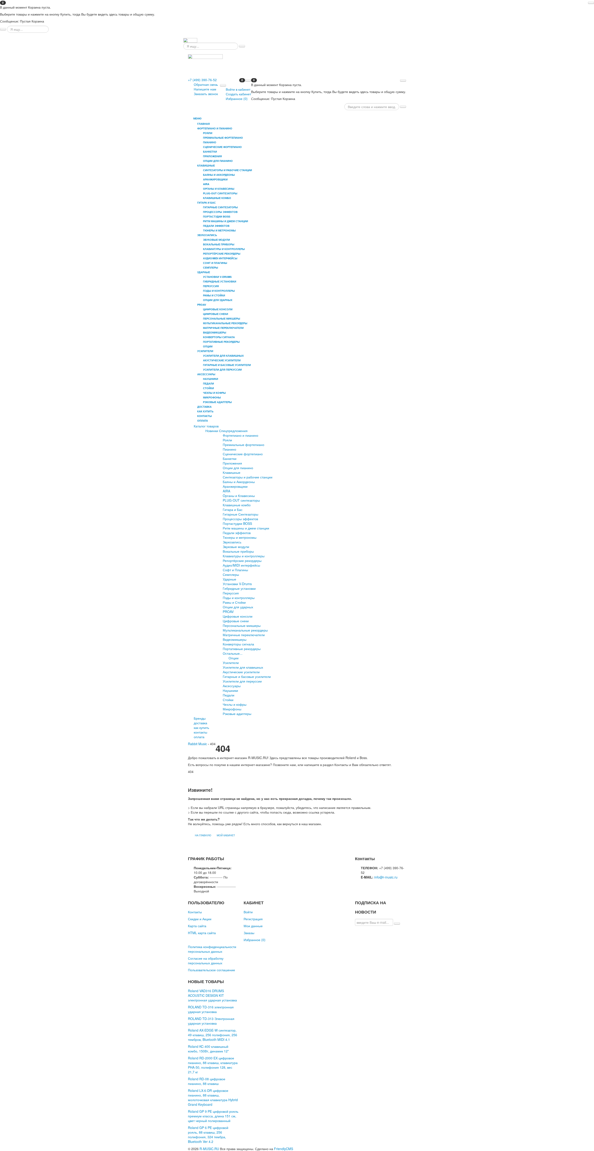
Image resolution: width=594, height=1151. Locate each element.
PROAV (228, 611)
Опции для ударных (238, 607)
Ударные (229, 579)
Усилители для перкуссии (242, 681)
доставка (204, 406)
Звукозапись (232, 542)
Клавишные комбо (237, 505)
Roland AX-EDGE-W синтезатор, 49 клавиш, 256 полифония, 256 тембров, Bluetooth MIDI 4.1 (212, 1035)
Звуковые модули (236, 546)
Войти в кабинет (238, 89)
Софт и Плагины (235, 569)
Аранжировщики (235, 486)
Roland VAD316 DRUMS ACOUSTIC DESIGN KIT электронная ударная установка (212, 995)
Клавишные (231, 472)
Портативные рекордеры (242, 648)
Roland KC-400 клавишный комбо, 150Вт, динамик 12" (208, 1048)
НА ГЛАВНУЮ (203, 835)
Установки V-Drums (237, 583)
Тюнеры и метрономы (239, 537)
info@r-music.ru (385, 877)
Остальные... (232, 653)
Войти (248, 912)
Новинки (211, 430)
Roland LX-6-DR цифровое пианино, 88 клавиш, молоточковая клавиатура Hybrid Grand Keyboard (213, 1097)
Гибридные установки (239, 588)
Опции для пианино (238, 467)
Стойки (228, 699)
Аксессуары (232, 685)
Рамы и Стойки (234, 602)
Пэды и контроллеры (239, 597)
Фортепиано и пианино (240, 435)
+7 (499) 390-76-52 (202, 79)
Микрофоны (232, 709)
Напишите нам (205, 89)
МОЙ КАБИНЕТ (226, 835)
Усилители (231, 662)
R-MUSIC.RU (209, 1148)
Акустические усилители (241, 672)
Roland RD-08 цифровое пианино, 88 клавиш (206, 1081)
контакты (204, 416)
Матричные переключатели (244, 634)
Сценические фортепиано (243, 454)
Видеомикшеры (234, 639)
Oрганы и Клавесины (239, 495)
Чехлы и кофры (234, 704)
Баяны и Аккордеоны (239, 481)
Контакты (195, 912)
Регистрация (253, 919)
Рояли (227, 440)
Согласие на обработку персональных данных (205, 960)
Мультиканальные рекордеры (245, 630)
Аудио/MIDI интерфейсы (241, 565)
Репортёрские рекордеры (242, 560)
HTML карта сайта (202, 932)
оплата (202, 420)
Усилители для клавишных (243, 667)
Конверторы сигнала (238, 644)
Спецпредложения (233, 430)
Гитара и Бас (232, 509)
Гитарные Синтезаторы (240, 514)
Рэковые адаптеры (237, 713)
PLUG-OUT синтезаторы (241, 500)
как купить (205, 411)
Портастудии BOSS (237, 523)
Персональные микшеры (242, 625)
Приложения (232, 463)
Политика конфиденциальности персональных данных (212, 949)
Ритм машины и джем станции (246, 528)
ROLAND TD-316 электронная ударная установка (211, 1009)
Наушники (230, 690)
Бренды (200, 718)
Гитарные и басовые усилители (247, 676)
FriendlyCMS (283, 1148)
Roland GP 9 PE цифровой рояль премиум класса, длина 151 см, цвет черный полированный (213, 1116)
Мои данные (253, 925)
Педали (228, 695)
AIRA (226, 491)
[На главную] (190, 40)
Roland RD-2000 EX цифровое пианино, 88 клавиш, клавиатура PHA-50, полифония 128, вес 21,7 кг (213, 1065)
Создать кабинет (238, 94)
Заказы (249, 932)
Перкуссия (231, 593)
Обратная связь (206, 84)
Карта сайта (197, 925)
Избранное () (237, 98)
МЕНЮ (196, 118)
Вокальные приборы (238, 551)
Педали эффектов (237, 532)
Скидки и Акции (199, 919)
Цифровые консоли (237, 616)
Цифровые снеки (236, 621)
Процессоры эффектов (240, 518)
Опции (234, 658)
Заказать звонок (206, 93)
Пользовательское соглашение (211, 970)
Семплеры (231, 574)
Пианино (229, 449)
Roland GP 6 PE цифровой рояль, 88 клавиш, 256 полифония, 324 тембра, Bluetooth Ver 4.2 (208, 1134)
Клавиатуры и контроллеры (244, 556)
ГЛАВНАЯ (203, 123)
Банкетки (229, 458)
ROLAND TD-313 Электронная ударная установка (211, 1021)
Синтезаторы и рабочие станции (247, 477)
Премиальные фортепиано (243, 444)
